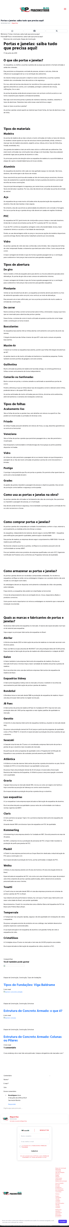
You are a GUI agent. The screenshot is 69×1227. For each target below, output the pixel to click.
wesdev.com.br (63, 1225)
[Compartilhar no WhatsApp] (12, 31)
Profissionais (58, 1210)
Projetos (57, 1196)
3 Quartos (57, 1202)
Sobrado (57, 1205)
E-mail (6, 1083)
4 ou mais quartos (59, 1203)
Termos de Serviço (36, 1157)
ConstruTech (58, 1192)
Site (5, 1087)
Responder (12, 1104)
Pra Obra (57, 1186)
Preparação (58, 1170)
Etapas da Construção (60, 1168)
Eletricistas (58, 1214)
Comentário (8, 1075)
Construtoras (58, 1213)
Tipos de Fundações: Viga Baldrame (29, 985)
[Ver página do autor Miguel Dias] (5, 1119)
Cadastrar (34, 1151)
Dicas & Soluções (59, 1183)
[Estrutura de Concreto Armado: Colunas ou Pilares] (34, 1022)
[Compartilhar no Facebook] (34, 31)
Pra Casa (57, 1185)
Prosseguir (62, 1221)
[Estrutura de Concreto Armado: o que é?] (34, 996)
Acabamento (58, 1180)
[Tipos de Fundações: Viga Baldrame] (34, 970)
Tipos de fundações (60, 1172)
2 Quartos (57, 1200)
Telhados (57, 1177)
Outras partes (58, 1178)
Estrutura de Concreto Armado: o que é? (33, 1011)
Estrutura (57, 1174)
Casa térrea (58, 1198)
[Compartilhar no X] (57, 31)
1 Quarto (57, 1199)
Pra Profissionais (59, 1189)
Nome (6, 1079)
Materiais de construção (61, 1181)
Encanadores (58, 1215)
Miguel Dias (15, 23)
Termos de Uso (36, 1146)
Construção (58, 1171)
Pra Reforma (58, 1187)
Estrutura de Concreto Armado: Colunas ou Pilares (33, 1038)
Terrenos (57, 1194)
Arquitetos (57, 1211)
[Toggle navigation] (65, 9)
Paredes (57, 1175)
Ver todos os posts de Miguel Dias (18, 1121)
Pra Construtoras (59, 1190)
